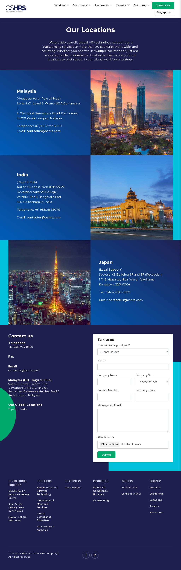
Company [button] (140, 5)
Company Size (144, 375)
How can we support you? (113, 345)
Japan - (13, 517)
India (23, 409)
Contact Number (107, 390)
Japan (12, 409)
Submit (106, 454)
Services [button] (60, 5)
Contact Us (163, 5)
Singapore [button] (163, 12)
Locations (156, 500)
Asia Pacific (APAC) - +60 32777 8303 (16, 507)
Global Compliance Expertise (44, 517)
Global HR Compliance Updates (100, 491)
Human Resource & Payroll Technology (47, 491)
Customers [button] (80, 5)
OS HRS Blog (101, 500)
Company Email (145, 390)
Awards (154, 506)
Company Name (107, 375)
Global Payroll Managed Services (45, 503)
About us (155, 487)
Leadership (157, 493)
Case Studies (73, 487)
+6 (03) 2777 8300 (20, 347)
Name (101, 360)
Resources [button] (102, 5)
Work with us (129, 487)
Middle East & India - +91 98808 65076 (19, 494)
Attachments (105, 437)
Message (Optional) (109, 405)
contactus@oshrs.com (44, 131)
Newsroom (156, 512)
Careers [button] (121, 5)
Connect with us (131, 493)
